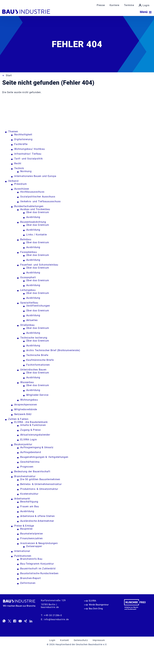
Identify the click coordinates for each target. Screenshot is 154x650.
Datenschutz (81, 640)
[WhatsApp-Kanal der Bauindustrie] (4, 620)
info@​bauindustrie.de (56, 619)
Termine (129, 5)
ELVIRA (92, 600)
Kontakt (64, 640)
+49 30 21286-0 (53, 615)
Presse (101, 5)
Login (146, 5)
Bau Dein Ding (96, 608)
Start (9, 75)
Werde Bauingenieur (99, 604)
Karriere (114, 5)
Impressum (99, 640)
